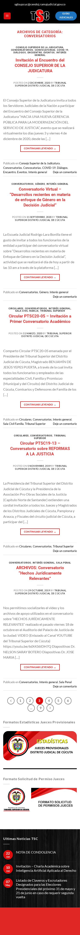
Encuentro (35, 52)
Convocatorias (45, 50)
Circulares (16, 308)
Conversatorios (22, 50)
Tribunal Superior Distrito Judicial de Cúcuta (41, 84)
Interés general (37, 172)
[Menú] (7, 16)
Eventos (49, 52)
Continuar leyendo (40, 148)
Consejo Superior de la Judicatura (39, 47)
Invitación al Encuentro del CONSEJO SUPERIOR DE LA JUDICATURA (40, 65)
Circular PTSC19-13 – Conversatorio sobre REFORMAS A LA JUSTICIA (40, 448)
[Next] (50, 708)
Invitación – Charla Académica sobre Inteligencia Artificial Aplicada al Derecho (46, 868)
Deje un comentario (65, 172)
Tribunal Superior (52, 311)
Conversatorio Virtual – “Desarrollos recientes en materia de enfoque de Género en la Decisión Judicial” (40, 197)
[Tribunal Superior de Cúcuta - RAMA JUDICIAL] (40, 15)
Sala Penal (63, 562)
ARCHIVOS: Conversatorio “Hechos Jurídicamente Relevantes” (40, 573)
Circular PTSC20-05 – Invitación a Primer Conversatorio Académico (40, 319)
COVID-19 (62, 50)
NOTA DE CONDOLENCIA (36, 852)
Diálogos (19, 52)
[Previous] (11, 700)
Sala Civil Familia (27, 311)
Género (40, 184)
